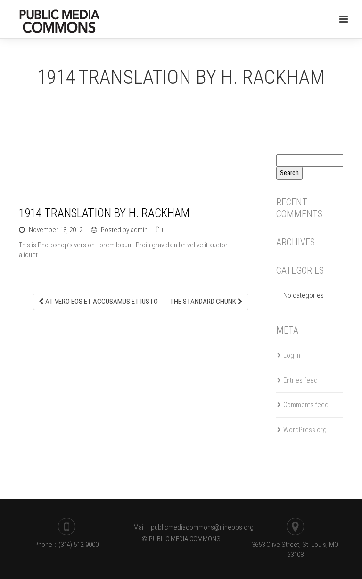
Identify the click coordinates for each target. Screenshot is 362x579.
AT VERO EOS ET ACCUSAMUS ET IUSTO (101, 301)
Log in (291, 355)
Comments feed (306, 404)
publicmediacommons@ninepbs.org (202, 527)
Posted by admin (123, 230)
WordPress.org (305, 429)
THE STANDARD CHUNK (204, 301)
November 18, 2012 (55, 230)
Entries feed (300, 380)
